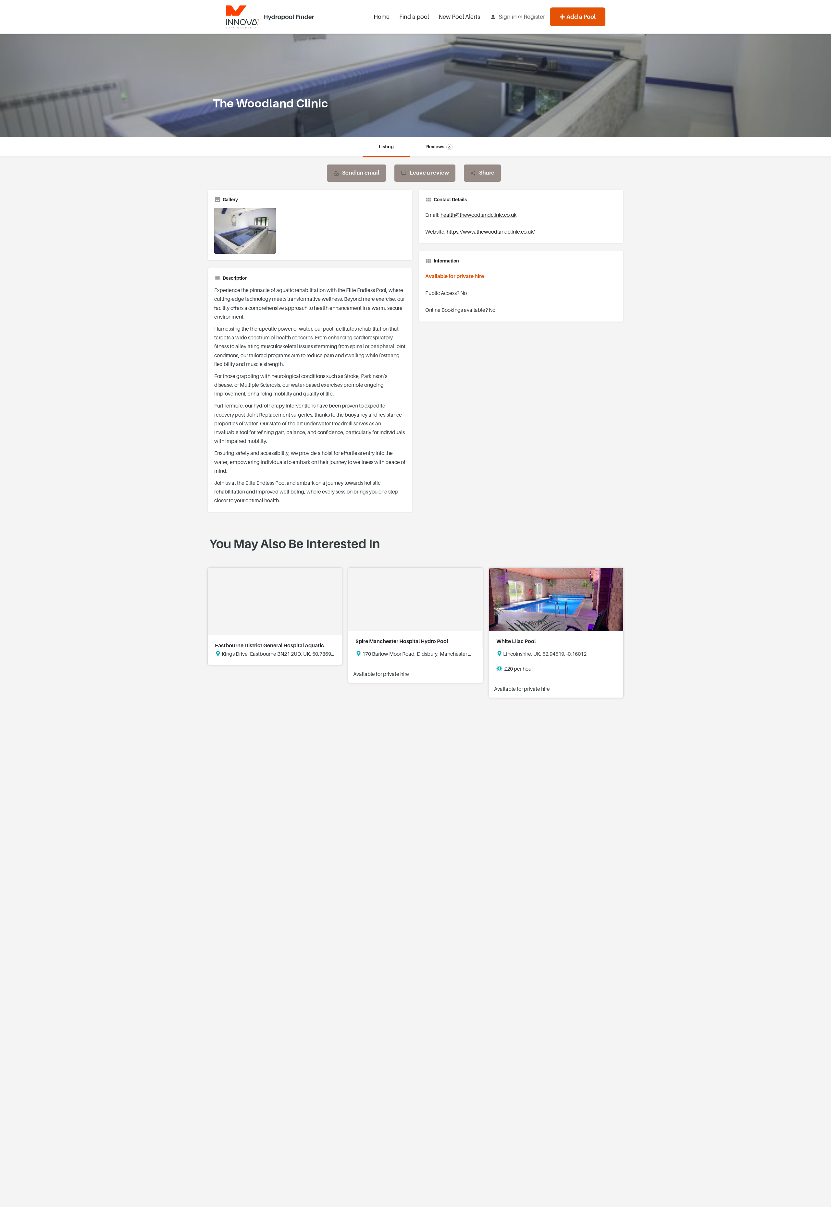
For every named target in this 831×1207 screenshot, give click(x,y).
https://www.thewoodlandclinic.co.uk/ (491, 232)
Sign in (508, 17)
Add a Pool (581, 17)
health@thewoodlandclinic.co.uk (478, 215)
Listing (386, 146)
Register (534, 17)
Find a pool (414, 17)
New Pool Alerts (459, 17)
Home (382, 17)
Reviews (438, 147)
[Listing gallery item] (245, 231)
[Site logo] (271, 16)
